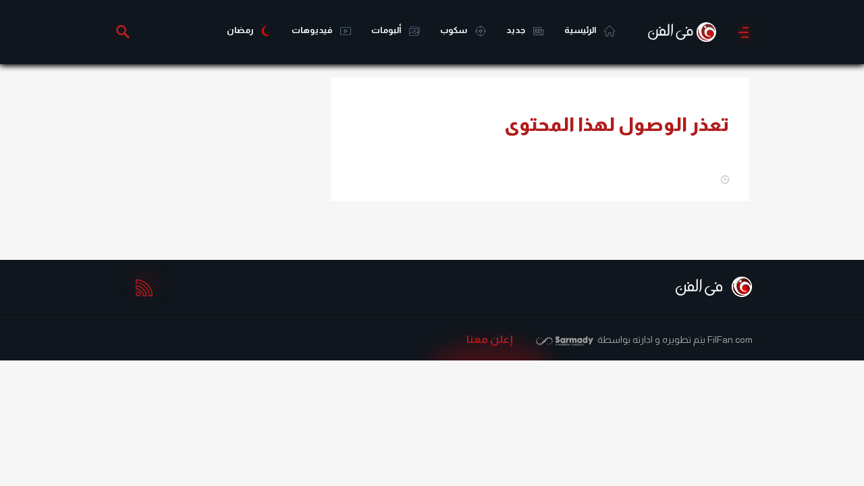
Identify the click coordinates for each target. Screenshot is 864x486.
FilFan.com (730, 339)
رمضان (240, 30)
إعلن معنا (489, 339)
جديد (516, 30)
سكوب (454, 30)
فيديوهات (312, 30)
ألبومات (386, 30)
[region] (216, 162)
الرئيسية (580, 30)
